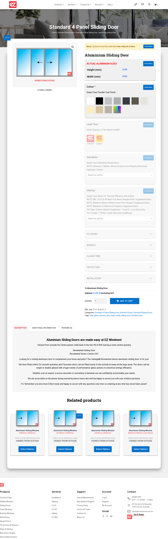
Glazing (55, 501)
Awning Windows (7, 513)
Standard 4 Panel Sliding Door (86, 33)
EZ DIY (54, 509)
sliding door (125, 315)
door (108, 315)
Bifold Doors (5, 517)
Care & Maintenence (85, 498)
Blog (110, 5)
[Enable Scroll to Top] (162, 525)
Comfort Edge (6, 498)
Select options (27, 449)
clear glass (94, 315)
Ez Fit (54, 505)
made (117, 315)
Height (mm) (94, 69)
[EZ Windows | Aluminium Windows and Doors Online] (13, 4)
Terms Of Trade (83, 509)
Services (71, 5)
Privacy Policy (82, 505)
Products (58, 5)
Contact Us (85, 5)
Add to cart (126, 301)
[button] (72, 47)
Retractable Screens (8, 537)
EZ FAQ (55, 517)
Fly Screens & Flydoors (9, 525)
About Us (81, 517)
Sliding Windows (6, 501)
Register (105, 501)
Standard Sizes (126, 313)
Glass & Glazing (6, 529)
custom (102, 315)
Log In (104, 498)
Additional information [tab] (44, 328)
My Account (107, 505)
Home (54, 33)
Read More (149, 46)
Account (99, 5)
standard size (136, 315)
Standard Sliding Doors (66, 33)
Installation (56, 498)
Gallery (54, 513)
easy (113, 315)
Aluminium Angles (7, 533)
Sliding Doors (5, 505)
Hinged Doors (5, 521)
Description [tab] (20, 328)
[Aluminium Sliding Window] (27, 418)
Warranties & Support (86, 501)
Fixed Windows (6, 509)
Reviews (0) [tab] (67, 328)
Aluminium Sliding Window (27, 430)
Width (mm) (94, 76)
